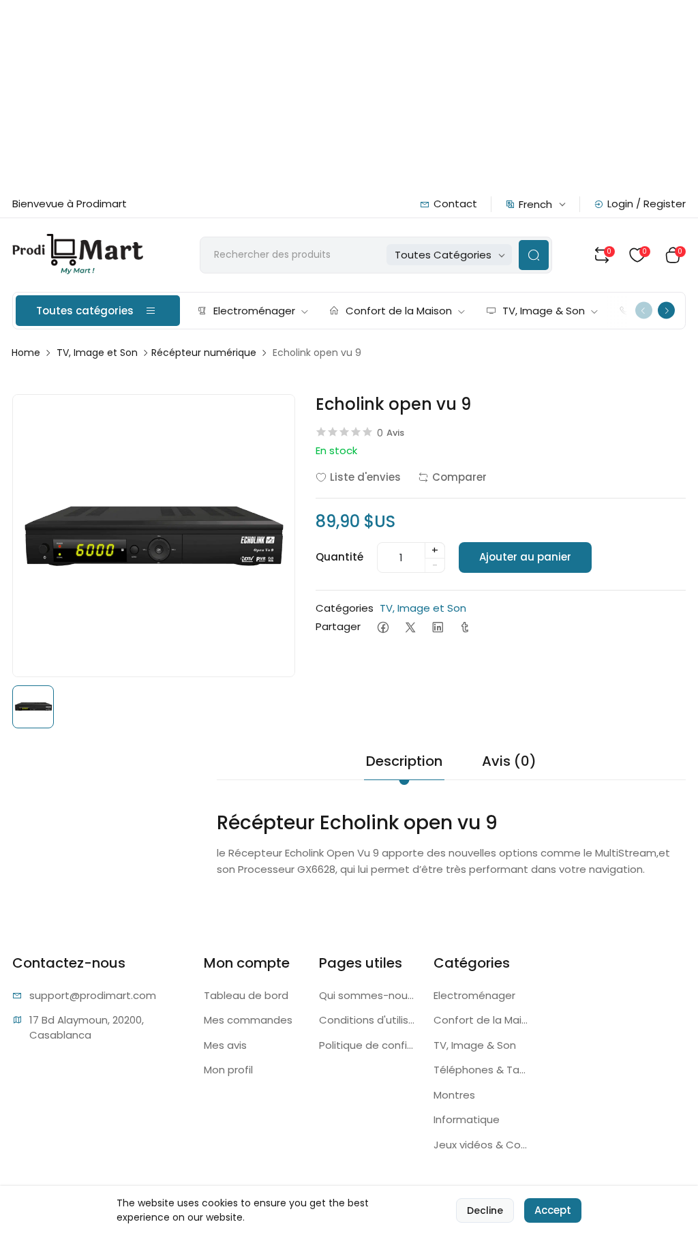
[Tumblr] (464, 627)
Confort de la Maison (399, 310)
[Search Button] (534, 255)
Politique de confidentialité (368, 1045)
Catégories (345, 608)
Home (26, 352)
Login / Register (646, 203)
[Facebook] (383, 627)
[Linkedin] (437, 627)
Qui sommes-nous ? (368, 995)
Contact (455, 203)
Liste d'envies (365, 477)
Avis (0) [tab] (509, 761)
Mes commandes (248, 1020)
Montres (454, 1095)
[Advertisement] (349, 95)
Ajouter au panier (525, 557)
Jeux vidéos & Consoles (483, 1144)
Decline (485, 1210)
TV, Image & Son (543, 310)
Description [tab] (404, 761)
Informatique (467, 1119)
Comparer (459, 477)
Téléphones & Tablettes (483, 1069)
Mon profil (228, 1069)
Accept (552, 1210)
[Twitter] (410, 627)
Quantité (339, 557)
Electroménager (254, 310)
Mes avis (225, 1045)
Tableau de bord (246, 995)
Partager (338, 626)
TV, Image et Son (97, 352)
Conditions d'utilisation (368, 1020)
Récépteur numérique (203, 352)
